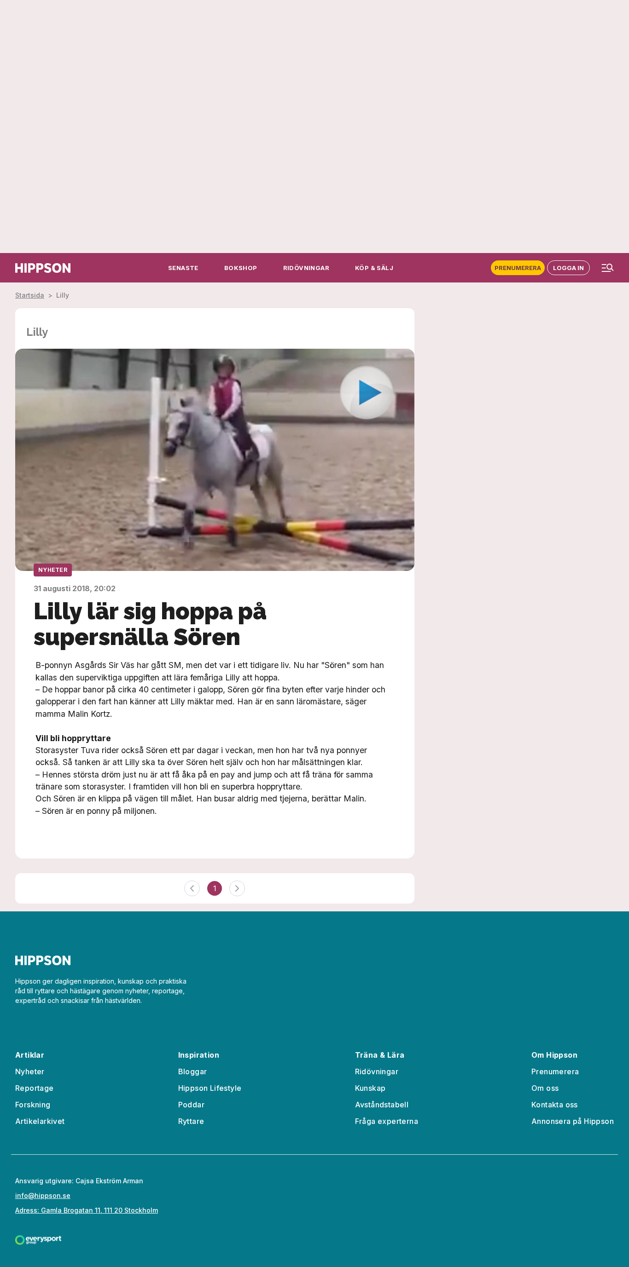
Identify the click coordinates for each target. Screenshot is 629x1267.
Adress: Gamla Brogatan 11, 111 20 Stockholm (86, 1210)
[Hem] (42, 268)
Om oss (545, 1088)
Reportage (34, 1088)
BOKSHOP (240, 267)
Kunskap (370, 1088)
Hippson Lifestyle (210, 1088)
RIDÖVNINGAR (306, 267)
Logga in (568, 267)
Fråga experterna (386, 1121)
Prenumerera (518, 267)
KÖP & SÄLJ (374, 267)
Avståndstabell (382, 1104)
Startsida (29, 295)
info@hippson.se (42, 1195)
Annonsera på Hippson (572, 1121)
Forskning (33, 1104)
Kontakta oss (554, 1104)
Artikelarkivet (40, 1121)
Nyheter (52, 569)
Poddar (191, 1104)
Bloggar (192, 1071)
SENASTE (183, 267)
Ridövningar (376, 1071)
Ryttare (191, 1121)
